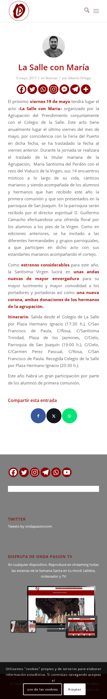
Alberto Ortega (79, 78)
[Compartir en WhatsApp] (69, 415)
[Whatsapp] (43, 89)
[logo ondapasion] (44, 11)
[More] (86, 89)
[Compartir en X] (53, 415)
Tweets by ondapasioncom (30, 526)
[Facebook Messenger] (64, 89)
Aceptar (74, 689)
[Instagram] (53, 89)
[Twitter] (32, 89)
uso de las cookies (42, 689)
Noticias (52, 78)
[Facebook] (21, 89)
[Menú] (96, 10)
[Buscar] (84, 11)
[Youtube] (67, 472)
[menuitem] (84, 11)
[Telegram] (75, 89)
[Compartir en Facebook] (38, 415)
